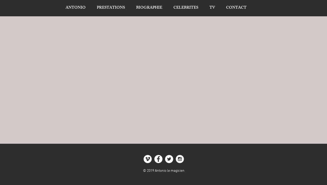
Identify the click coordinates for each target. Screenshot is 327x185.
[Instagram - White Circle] (180, 159)
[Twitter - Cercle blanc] (169, 159)
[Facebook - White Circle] (158, 159)
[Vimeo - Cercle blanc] (148, 159)
